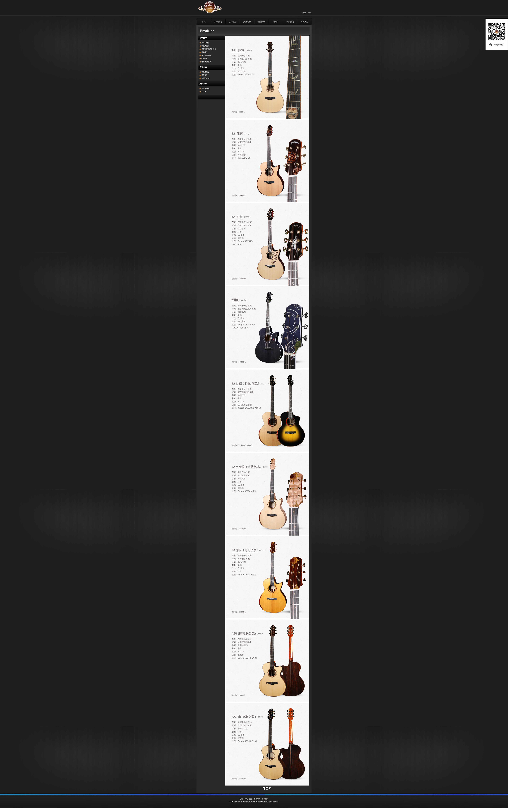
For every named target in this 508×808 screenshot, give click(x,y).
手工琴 (203, 92)
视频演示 (261, 22)
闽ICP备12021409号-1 (271, 802)
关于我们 (218, 22)
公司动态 (232, 22)
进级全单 (203, 67)
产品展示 (247, 22)
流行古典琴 (205, 88)
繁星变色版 (205, 43)
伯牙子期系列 (206, 55)
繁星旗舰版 (205, 72)
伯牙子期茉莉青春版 (208, 49)
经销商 (275, 22)
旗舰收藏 (203, 84)
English (303, 13)
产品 (246, 799)
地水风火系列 (206, 62)
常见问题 (304, 22)
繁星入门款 (205, 46)
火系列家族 (205, 78)
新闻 (250, 799)
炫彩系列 (204, 59)
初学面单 (203, 38)
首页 (204, 22)
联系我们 (290, 22)
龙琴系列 (204, 75)
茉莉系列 (204, 52)
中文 (309, 13)
